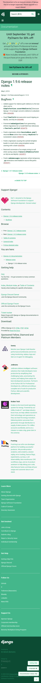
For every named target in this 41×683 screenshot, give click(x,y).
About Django (6, 492)
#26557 (22, 154)
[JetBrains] (5, 371)
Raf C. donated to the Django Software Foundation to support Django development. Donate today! (23, 200)
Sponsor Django (6, 619)
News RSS (4, 602)
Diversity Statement (8, 510)
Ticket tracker (6, 313)
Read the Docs (15, 330)
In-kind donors (8, 652)
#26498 (20, 120)
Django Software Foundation (11, 503)
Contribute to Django (8, 531)
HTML (17, 328)
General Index (8, 241)
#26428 (10, 113)
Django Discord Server (10, 295)
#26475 (24, 128)
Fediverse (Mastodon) (9, 591)
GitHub (3, 583)
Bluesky (4, 594)
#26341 (7, 163)
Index (3, 285)
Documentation (9, 26)
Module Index (11, 285)
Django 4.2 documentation (12, 256)
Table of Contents (27, 285)
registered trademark (23, 676)
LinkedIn (4, 598)
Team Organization (8, 499)
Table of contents (9, 238)
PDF (22, 328)
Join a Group (5, 527)
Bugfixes (9, 220)
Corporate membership (9, 622)
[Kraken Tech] (5, 408)
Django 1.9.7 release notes (12, 171)
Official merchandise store (10, 626)
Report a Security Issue (9, 538)
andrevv (6, 668)
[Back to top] (36, 679)
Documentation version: (28, 674)
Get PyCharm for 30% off (20, 67)
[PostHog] (5, 447)
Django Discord (6, 563)
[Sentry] (5, 351)
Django (3, 14)
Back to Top (21, 180)
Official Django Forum (10, 304)
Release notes (10, 260)
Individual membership (9, 542)
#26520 (20, 137)
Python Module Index (10, 245)
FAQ (2, 274)
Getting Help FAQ (7, 559)
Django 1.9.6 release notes (12, 216)
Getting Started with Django (11, 495)
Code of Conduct (7, 506)
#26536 (21, 145)
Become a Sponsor (20, 74)
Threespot (6, 661)
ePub (26, 328)
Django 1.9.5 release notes (28, 173)
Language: (33, 668)
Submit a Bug (6, 534)
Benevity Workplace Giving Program (13, 630)
